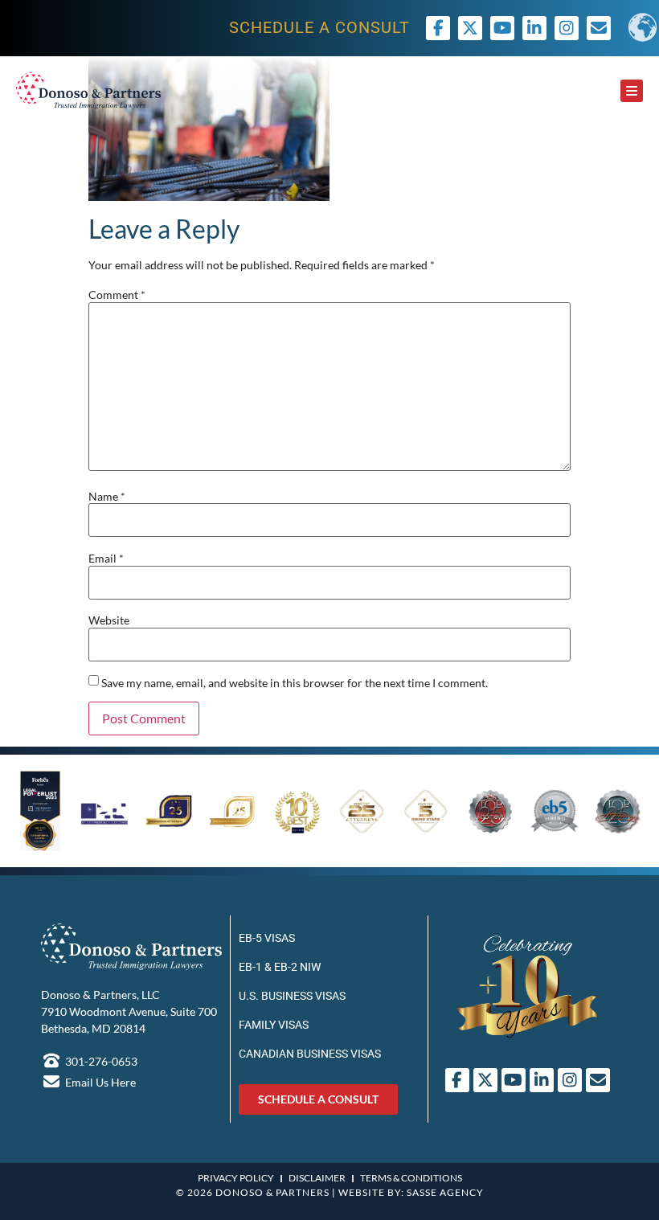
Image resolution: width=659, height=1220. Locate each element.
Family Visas (274, 1024)
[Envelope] (598, 1080)
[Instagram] (567, 28)
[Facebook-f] (438, 28)
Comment (116, 295)
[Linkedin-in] (534, 28)
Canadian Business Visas (310, 1053)
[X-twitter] (470, 28)
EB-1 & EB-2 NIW (280, 966)
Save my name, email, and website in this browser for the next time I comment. (294, 683)
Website (108, 620)
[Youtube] (502, 28)
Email (106, 558)
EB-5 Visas (267, 937)
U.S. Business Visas (292, 995)
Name (106, 496)
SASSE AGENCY (445, 1192)
